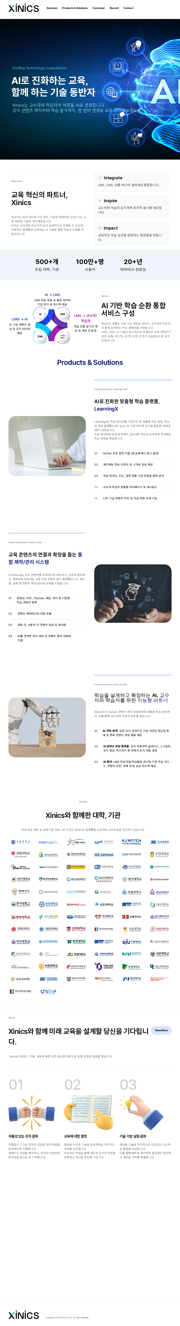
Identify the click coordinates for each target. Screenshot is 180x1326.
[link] (161, 1030)
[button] (52, 8)
